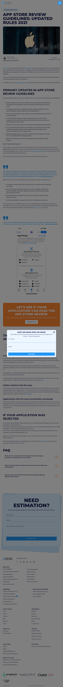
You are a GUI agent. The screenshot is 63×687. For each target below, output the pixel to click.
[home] (6, 3)
